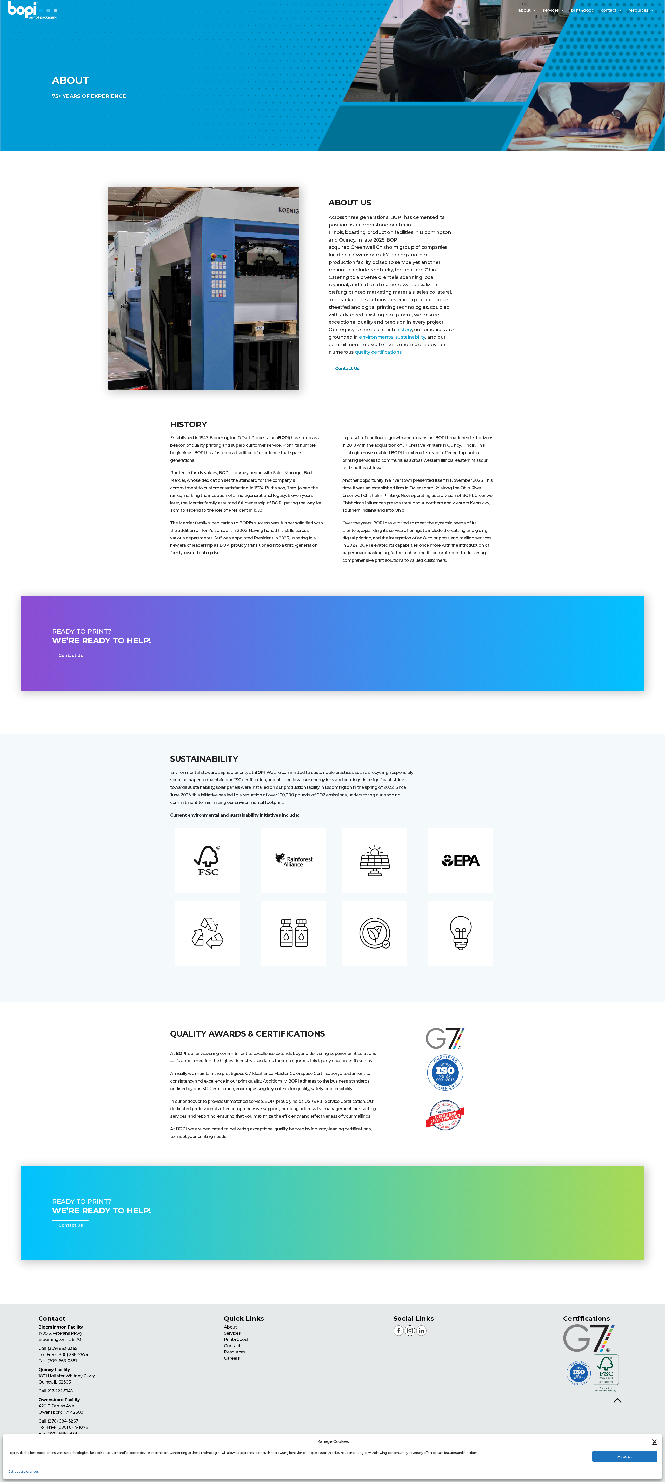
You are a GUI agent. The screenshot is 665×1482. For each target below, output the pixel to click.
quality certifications (378, 352)
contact (608, 10)
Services (232, 1333)
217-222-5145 (60, 1390)
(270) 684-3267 (63, 1421)
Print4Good (236, 1339)
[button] (654, 1441)
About (230, 1327)
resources (638, 10)
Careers (232, 1358)
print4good (582, 10)
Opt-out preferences (23, 1471)
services (551, 10)
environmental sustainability (392, 337)
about (524, 10)
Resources (234, 1352)
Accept (624, 1456)
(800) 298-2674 (72, 1354)
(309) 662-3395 (62, 1348)
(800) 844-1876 (72, 1427)
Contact (232, 1345)
